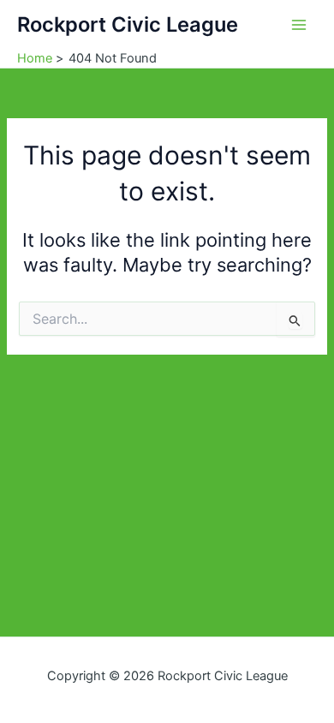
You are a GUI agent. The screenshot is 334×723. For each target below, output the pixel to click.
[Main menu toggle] (299, 25)
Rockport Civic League (127, 24)
